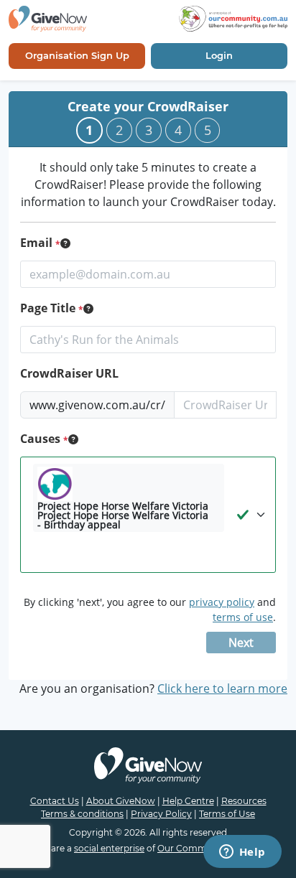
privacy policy (221, 602)
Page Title (49, 308)
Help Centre (188, 800)
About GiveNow (120, 800)
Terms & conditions (82, 813)
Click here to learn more (222, 688)
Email (37, 243)
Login (219, 55)
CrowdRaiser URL (69, 373)
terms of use (243, 617)
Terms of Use (227, 813)
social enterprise (109, 848)
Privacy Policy (161, 813)
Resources (244, 800)
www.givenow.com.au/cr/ (97, 405)
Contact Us (54, 800)
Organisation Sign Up (77, 55)
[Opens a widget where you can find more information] (242, 853)
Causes (41, 439)
